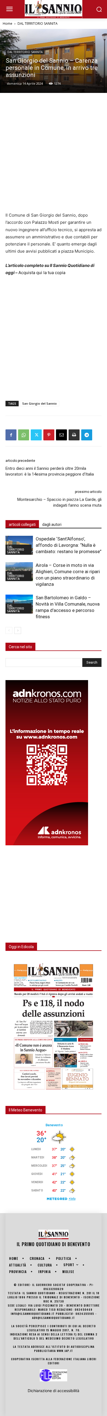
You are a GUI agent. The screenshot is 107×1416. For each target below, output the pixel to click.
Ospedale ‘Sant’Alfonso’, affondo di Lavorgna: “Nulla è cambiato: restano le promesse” (69, 545)
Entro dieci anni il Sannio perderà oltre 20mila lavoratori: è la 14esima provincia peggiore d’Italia (49, 471)
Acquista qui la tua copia (41, 272)
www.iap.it (65, 1351)
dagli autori (51, 524)
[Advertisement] (53, 152)
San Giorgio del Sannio (39, 403)
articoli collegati (22, 524)
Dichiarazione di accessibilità (53, 1390)
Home (7, 23)
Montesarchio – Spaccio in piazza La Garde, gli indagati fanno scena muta (59, 502)
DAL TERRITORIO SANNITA (38, 23)
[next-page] (17, 630)
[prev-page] (8, 630)
